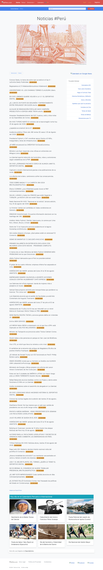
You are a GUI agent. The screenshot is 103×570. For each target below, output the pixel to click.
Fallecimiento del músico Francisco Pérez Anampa (49, 518)
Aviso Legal (22, 562)
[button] (46, 2)
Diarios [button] (20, 73)
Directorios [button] (30, 2)
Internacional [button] (14, 73)
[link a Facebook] (81, 562)
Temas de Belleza (86, 114)
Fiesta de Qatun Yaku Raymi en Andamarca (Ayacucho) (22, 543)
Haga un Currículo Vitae (84, 92)
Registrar (97, 2)
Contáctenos (47, 562)
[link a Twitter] (72, 562)
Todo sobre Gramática (84, 89)
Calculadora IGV (86, 85)
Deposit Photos (18, 490)
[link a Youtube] (91, 562)
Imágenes (11, 490)
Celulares (92, 8)
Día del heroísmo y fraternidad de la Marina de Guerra (50, 543)
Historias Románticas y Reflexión (81, 96)
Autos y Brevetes (86, 100)
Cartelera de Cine (86, 107)
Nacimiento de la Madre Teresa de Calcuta (22, 518)
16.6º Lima (87, 2)
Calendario (40, 2)
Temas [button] (23, 2)
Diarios (18, 2)
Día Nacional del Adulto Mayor (79, 542)
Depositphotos (29, 551)
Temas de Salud (86, 111)
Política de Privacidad (35, 562)
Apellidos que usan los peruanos (81, 103)
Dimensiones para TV (85, 118)
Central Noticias (14, 8)
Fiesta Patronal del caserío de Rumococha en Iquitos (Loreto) (80, 518)
